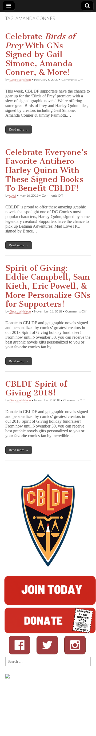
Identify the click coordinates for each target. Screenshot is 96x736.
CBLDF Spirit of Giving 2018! (36, 388)
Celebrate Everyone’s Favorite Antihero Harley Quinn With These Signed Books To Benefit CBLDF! (46, 170)
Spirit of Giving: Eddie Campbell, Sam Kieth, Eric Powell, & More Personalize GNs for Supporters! (47, 286)
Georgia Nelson (20, 80)
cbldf (12, 195)
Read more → (19, 129)
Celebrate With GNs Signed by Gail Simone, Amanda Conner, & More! (40, 54)
